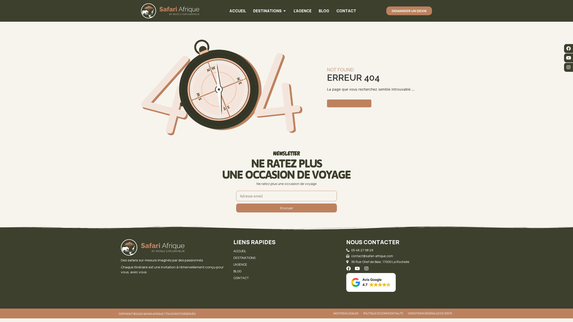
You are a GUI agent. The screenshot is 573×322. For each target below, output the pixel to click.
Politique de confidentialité (383, 313)
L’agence (240, 264)
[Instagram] (568, 67)
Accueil (239, 251)
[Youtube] (568, 57)
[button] (371, 282)
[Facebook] (568, 48)
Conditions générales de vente (430, 313)
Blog (237, 271)
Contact (241, 278)
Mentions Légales (345, 313)
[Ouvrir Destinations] (284, 11)
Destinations (244, 258)
